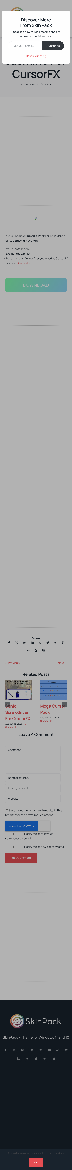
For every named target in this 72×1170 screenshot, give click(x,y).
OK (36, 1162)
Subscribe (53, 46)
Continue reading (36, 56)
